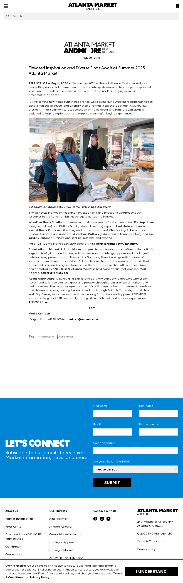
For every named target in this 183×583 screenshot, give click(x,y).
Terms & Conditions (150, 541)
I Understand (151, 571)
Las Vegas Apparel (62, 542)
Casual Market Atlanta (65, 534)
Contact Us (13, 554)
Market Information (19, 518)
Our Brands (13, 546)
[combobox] (91, 16)
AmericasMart (59, 518)
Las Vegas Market (61, 550)
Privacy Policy (146, 549)
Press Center (14, 526)
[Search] (7, 16)
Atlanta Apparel (60, 526)
